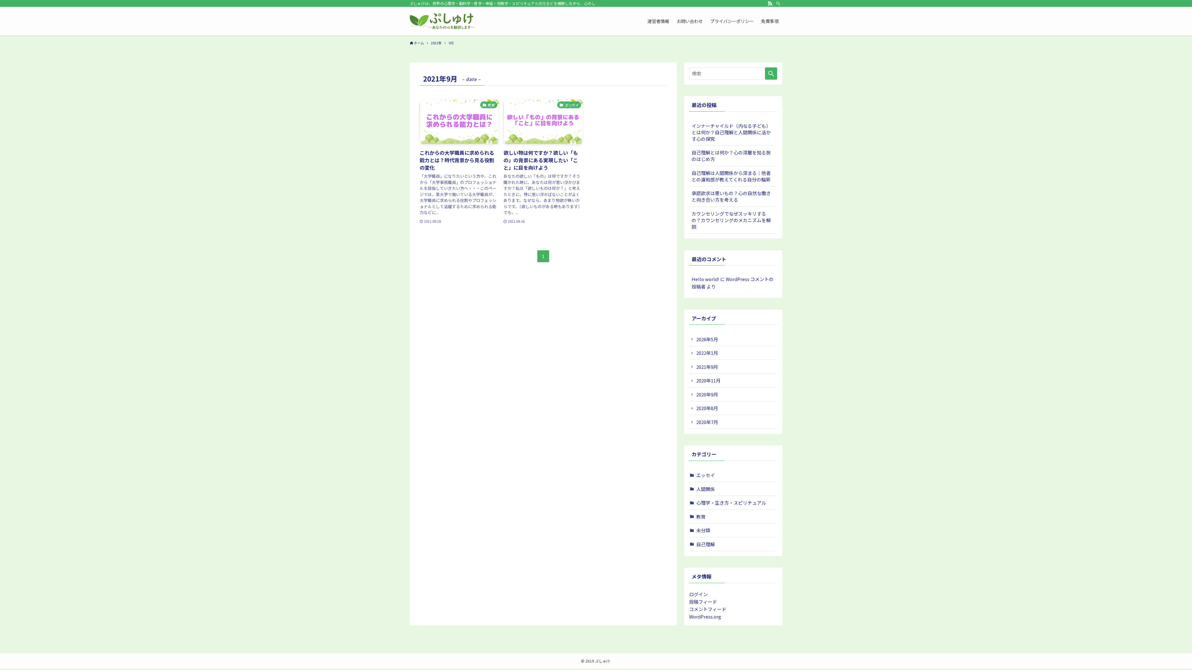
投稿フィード (703, 601)
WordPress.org (705, 616)
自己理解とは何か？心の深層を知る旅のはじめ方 (731, 155)
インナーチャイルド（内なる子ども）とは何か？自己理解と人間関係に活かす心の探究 (731, 132)
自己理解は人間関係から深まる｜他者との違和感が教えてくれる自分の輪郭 (731, 176)
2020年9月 (707, 394)
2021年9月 (707, 367)
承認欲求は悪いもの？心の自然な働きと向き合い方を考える (731, 196)
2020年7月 (707, 422)
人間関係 (705, 489)
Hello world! (705, 279)
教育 (701, 516)
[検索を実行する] (771, 73)
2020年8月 (707, 408)
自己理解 (705, 544)
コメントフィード (707, 609)
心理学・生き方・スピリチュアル (731, 502)
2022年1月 (707, 353)
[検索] (778, 3)
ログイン (698, 594)
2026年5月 (707, 339)
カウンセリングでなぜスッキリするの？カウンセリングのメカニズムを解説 (731, 220)
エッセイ (705, 475)
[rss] (770, 3)
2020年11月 (708, 380)
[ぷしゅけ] (442, 21)
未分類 (703, 530)
